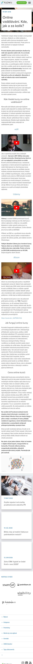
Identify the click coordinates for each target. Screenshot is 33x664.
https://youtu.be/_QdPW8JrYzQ (11, 318)
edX (16, 129)
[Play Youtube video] (16, 142)
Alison (17, 257)
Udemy (16, 194)
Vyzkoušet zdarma (22, 2)
